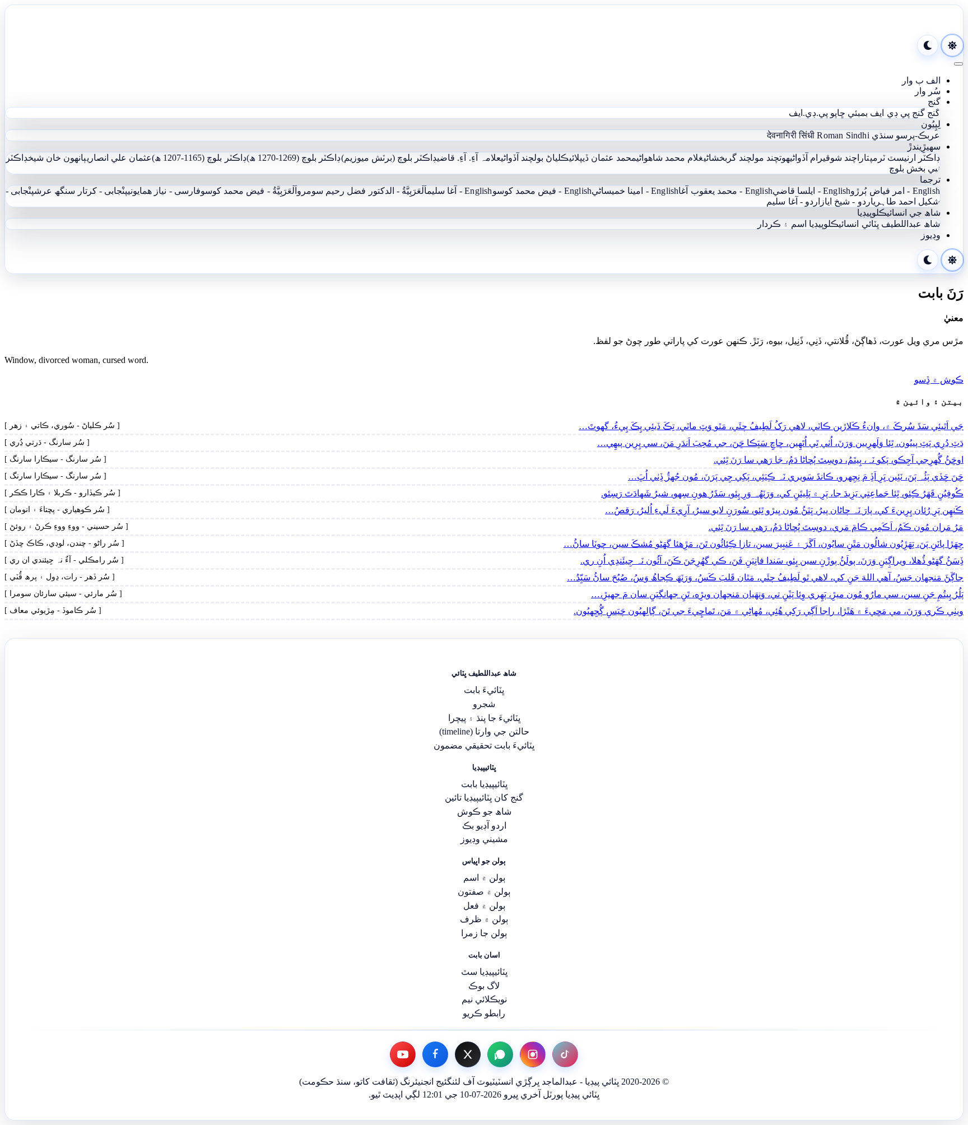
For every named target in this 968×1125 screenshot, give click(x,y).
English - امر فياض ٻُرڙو (895, 191)
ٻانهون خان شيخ (57, 157)
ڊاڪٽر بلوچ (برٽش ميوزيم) (389, 157)
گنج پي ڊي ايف (897, 113)
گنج (934, 101)
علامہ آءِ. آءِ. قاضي (469, 157)
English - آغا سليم (459, 191)
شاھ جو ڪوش (484, 811)
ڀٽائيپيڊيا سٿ (484, 972)
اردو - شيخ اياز (846, 201)
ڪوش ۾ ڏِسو (939, 379)
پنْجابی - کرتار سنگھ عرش (81, 191)
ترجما (930, 179)
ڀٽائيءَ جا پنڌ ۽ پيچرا (484, 718)
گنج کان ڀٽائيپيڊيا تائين (484, 797)
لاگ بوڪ (484, 986)
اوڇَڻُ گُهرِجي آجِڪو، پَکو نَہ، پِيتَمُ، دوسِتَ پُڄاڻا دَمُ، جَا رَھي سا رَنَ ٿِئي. (839, 459)
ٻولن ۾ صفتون (484, 891)
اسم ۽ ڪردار (782, 224)
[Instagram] (533, 1054)
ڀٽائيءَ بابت (484, 690)
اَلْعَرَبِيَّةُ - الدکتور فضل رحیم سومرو (362, 191)
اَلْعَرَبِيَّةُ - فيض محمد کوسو (249, 191)
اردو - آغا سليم (793, 201)
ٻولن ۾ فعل (484, 905)
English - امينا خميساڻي (635, 191)
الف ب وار (921, 80)
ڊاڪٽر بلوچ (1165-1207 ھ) (199, 157)
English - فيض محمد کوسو (542, 191)
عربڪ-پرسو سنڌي (906, 135)
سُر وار (928, 91)
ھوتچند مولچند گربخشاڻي (747, 157)
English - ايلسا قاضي (811, 191)
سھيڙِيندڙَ (924, 146)
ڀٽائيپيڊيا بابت (484, 784)
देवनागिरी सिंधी (791, 135)
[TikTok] (565, 1054)
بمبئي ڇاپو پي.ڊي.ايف (828, 113)
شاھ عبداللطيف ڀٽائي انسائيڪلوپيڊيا (874, 224)
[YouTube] (403, 1054)
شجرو (484, 704)
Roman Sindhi (843, 135)
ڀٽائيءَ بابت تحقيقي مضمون (484, 745)
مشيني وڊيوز (484, 839)
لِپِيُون (931, 124)
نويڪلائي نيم (484, 999)
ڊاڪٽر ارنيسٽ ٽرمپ (905, 157)
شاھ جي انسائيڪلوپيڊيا (899, 212)
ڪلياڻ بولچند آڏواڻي (535, 157)
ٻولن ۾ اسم (484, 877)
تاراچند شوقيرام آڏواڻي (830, 157)
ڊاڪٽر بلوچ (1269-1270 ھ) (293, 157)
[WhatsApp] (500, 1054)
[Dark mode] (927, 45)
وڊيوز (931, 235)
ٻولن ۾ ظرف (484, 919)
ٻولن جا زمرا (484, 933)
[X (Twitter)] (468, 1054)
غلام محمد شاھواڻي (670, 157)
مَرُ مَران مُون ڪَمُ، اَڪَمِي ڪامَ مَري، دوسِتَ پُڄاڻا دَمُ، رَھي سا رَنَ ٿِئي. (836, 527)
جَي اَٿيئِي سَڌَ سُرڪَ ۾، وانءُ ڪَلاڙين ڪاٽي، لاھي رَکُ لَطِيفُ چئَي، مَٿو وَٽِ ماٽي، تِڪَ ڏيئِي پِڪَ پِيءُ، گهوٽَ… (771, 426)
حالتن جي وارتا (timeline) (484, 731)
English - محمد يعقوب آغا (725, 191)
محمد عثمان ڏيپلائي (603, 157)
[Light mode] (952, 45)
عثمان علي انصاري (119, 157)
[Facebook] (435, 1054)
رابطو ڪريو (484, 1013)
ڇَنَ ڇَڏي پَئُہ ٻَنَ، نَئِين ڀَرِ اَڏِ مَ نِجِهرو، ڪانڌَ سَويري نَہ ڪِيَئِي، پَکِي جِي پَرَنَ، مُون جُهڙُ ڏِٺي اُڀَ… (796, 476)
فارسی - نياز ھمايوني (164, 191)
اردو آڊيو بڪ (484, 825)
